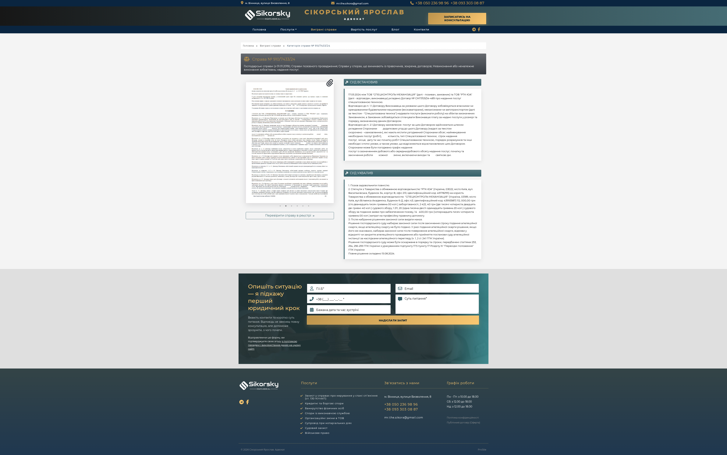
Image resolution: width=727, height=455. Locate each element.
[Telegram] (474, 30)
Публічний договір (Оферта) (463, 422)
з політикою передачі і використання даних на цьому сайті (274, 345)
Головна (259, 29)
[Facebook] (480, 30)
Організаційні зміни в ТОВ (324, 418)
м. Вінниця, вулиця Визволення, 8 (266, 3)
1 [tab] (280, 206)
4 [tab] (297, 206)
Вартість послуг (364, 29)
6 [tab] (308, 206)
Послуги (287, 29)
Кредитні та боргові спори (324, 403)
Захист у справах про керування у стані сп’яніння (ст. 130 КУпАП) (341, 397)
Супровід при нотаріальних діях (328, 423)
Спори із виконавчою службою (327, 413)
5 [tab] (303, 206)
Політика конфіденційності (463, 417)
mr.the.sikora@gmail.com (352, 3)
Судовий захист (316, 427)
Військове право (317, 432)
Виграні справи (324, 29)
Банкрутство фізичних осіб (324, 408)
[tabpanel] (289, 142)
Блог (395, 29)
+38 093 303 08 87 (467, 3)
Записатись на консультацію (457, 18)
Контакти (421, 29)
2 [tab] (286, 206)
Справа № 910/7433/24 (273, 59)
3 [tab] (291, 206)
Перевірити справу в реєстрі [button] (289, 215)
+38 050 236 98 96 (432, 3)
